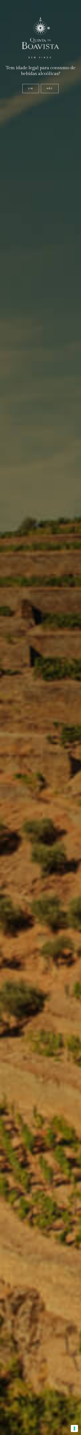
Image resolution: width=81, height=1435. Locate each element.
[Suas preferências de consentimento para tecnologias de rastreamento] (74, 1428)
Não (50, 89)
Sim (30, 89)
